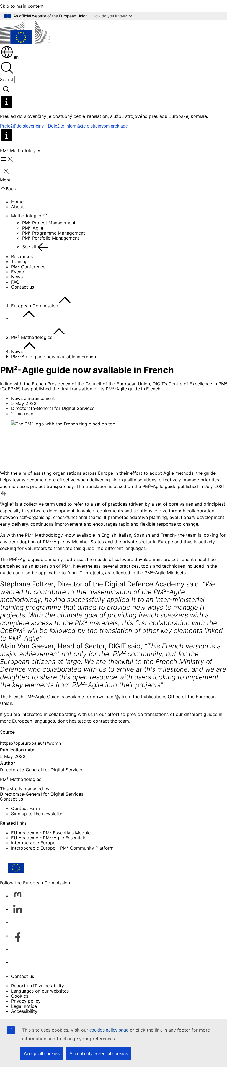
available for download (89, 696)
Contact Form (25, 808)
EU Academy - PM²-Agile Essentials (48, 837)
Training (19, 261)
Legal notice (24, 1006)
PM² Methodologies (31, 337)
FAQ (15, 281)
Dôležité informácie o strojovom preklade (88, 126)
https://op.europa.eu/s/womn (30, 743)
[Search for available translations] (4, 493)
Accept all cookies (42, 1053)
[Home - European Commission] (25, 32)
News (17, 276)
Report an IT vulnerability (37, 985)
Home (17, 201)
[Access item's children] (47, 214)
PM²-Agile (32, 227)
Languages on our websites (40, 990)
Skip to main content (22, 6)
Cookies (19, 995)
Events (18, 271)
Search (7, 79)
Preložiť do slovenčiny (22, 126)
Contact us (22, 286)
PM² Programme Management (53, 232)
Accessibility (24, 1011)
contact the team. (111, 721)
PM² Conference (28, 266)
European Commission (34, 305)
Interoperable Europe (33, 842)
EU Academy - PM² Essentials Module (51, 832)
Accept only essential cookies (98, 1053)
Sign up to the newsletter (37, 813)
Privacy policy (26, 1000)
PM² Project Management (49, 222)
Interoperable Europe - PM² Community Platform (62, 847)
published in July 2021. (200, 486)
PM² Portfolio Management (50, 237)
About (17, 206)
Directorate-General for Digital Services (41, 769)
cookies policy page (108, 1030)
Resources (22, 256)
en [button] (16, 57)
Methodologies (26, 215)
